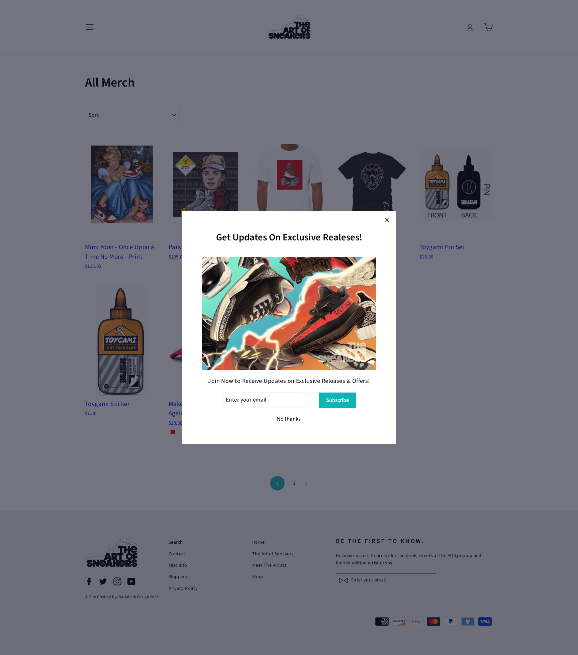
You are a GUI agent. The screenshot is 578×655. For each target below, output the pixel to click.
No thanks (289, 419)
